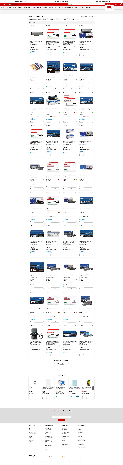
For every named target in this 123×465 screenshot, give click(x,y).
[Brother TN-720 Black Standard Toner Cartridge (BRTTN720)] (53, 234)
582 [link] (50, 112)
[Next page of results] (67, 363)
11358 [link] (59, 390)
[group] (34, 388)
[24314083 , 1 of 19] (35, 383)
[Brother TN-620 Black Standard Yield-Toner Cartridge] (86, 34)
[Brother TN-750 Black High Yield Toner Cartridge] (37, 167)
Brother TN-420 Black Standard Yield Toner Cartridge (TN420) (85, 242)
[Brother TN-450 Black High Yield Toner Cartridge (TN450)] (37, 100)
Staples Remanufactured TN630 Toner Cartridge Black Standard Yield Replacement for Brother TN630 (69, 309)
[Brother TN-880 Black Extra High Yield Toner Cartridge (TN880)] (37, 234)
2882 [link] (66, 212)
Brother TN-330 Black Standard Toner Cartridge (69, 209)
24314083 (30, 387)
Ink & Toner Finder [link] (70, 22)
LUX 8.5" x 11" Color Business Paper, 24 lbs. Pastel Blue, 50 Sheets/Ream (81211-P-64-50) (75, 388)
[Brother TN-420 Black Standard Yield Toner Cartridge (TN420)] (86, 234)
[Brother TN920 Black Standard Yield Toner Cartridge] (37, 267)
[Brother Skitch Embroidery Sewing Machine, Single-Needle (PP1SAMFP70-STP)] (37, 333)
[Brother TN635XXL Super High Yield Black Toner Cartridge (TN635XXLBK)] (53, 267)
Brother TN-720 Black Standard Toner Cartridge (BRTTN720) (52, 242)
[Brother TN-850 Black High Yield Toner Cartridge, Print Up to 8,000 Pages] (86, 100)
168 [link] (66, 112)
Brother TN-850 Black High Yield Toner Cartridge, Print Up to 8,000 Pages (85, 109)
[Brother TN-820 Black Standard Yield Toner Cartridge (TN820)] (86, 200)
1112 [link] (33, 212)
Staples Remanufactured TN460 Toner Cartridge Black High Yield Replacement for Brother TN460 (52, 209)
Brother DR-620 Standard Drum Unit (35, 208)
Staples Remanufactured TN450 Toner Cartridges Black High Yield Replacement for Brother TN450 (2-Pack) (52, 342)
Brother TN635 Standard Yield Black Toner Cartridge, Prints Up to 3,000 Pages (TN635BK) (69, 242)
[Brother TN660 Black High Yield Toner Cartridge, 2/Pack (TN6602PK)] (70, 67)
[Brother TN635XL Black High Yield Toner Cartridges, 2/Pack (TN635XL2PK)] (86, 300)
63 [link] (72, 390)
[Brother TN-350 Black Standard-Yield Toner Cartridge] (86, 134)
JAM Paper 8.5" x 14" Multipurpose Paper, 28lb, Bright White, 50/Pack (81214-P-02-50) (48, 388)
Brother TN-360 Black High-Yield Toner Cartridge (69, 275)
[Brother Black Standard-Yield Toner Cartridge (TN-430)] (86, 167)
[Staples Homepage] (4, 4)
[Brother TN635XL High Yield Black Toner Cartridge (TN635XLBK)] (86, 267)
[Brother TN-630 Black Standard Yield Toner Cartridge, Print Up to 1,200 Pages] (53, 134)
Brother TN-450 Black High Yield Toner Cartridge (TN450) (36, 109)
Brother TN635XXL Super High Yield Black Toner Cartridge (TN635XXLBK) (53, 275)
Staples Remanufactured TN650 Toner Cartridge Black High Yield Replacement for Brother (52, 42)
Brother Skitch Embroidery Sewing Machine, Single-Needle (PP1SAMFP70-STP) (36, 342)
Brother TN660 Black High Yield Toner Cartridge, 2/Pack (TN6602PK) (69, 75)
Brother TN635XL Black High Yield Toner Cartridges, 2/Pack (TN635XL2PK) (85, 309)
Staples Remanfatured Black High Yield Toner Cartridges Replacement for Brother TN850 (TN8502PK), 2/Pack (69, 109)
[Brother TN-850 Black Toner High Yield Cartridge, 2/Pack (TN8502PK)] (53, 67)
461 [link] (50, 179)
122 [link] (33, 279)
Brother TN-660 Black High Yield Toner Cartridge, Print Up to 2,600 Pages (85, 75)
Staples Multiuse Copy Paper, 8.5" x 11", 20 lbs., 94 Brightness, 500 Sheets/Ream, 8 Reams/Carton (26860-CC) (61, 388)
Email (53, 416)
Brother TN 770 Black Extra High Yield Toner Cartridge (36, 309)
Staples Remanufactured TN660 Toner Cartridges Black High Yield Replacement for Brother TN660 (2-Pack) (52, 175)
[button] (102, 4)
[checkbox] (52, 19)
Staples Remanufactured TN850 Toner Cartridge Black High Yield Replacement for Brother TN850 (36, 142)
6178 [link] (33, 112)
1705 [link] (50, 79)
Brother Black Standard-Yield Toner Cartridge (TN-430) (85, 175)
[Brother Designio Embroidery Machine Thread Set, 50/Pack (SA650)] (37, 67)
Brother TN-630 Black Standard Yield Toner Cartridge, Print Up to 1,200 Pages (52, 142)
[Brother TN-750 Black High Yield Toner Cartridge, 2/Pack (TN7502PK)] (70, 134)
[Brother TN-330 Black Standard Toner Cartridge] (70, 200)
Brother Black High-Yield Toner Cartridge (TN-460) (52, 109)
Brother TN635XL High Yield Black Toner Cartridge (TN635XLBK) (85, 275)
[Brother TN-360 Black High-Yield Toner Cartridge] (70, 267)
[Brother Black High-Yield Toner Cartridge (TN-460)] (53, 100)
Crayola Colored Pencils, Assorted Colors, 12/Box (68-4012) (87, 388)
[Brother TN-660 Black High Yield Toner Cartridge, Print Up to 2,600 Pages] (86, 67)
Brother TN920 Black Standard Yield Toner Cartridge (36, 275)
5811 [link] (66, 79)
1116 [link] (86, 390)
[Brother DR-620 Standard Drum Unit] (37, 200)
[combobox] (86, 4)
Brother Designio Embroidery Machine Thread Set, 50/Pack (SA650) (36, 75)
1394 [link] (33, 179)
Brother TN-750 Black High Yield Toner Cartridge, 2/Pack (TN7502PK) (69, 142)
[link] (20, 1)
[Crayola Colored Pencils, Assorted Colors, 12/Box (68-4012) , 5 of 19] (88, 383)
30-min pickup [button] (32, 51)
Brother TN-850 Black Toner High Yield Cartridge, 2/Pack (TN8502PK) (52, 75)
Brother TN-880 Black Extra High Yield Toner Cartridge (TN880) (36, 242)
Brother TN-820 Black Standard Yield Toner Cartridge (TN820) (85, 209)
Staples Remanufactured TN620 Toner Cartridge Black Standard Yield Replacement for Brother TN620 (69, 42)
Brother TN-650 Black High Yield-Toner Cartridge (36, 42)
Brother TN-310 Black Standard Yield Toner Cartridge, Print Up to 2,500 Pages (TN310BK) (70, 342)
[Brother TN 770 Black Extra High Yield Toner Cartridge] (37, 300)
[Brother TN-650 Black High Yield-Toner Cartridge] (37, 34)
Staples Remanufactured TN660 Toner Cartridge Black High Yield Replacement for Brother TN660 (69, 175)
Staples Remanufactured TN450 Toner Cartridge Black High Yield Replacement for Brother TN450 (52, 309)
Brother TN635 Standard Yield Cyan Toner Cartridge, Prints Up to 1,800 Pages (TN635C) (86, 342)
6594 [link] (33, 312)
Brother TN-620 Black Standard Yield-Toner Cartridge (85, 42)
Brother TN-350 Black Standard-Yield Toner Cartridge (85, 142)
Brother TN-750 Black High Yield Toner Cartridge (36, 175)
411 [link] (50, 312)
